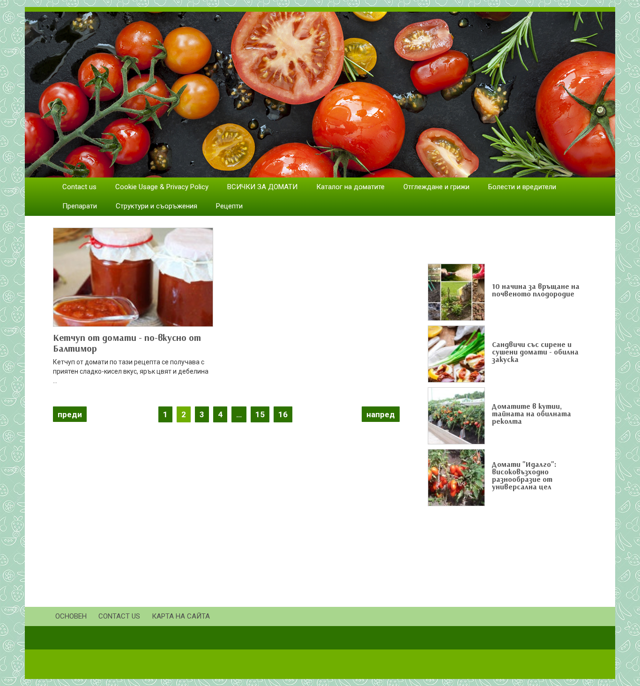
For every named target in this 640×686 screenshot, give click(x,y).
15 (260, 414)
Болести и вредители (522, 187)
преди (70, 414)
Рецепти (229, 206)
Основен (71, 616)
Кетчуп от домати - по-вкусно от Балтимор (127, 343)
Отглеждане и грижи (436, 187)
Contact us (79, 187)
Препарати (79, 206)
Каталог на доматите (350, 187)
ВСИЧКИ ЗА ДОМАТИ (262, 187)
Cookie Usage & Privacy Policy (161, 187)
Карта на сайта (181, 616)
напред (380, 414)
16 (283, 414)
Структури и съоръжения (156, 206)
